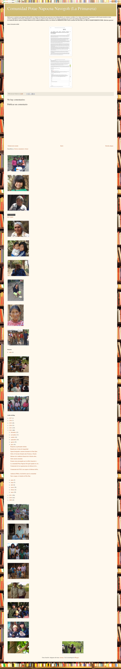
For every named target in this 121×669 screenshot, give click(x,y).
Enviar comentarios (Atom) (21, 149)
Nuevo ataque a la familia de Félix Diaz (20, 476)
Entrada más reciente (13, 146)
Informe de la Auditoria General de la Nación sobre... (23, 456)
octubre (13, 437)
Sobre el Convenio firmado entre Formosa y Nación (23, 454)
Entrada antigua (109, 146)
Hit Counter (10, 217)
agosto (12, 442)
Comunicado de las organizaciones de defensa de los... (24, 466)
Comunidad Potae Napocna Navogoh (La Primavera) (51, 8)
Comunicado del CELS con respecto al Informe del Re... (24, 469)
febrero (13, 490)
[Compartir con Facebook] (32, 94)
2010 (10, 497)
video (10, 352)
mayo (12, 482)
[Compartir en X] (31, 94)
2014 (10, 425)
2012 (10, 430)
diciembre (13, 432)
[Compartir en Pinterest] (34, 94)
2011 (10, 495)
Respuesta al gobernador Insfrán (18, 446)
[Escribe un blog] (29, 94)
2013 (10, 428)
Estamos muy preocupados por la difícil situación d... (23, 461)
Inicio (61, 146)
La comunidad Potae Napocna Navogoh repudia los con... (24, 463)
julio (12, 444)
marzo (12, 487)
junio (12, 480)
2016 (10, 420)
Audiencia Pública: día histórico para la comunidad (23, 473)
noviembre (13, 435)
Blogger (77, 657)
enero (12, 492)
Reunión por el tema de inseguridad (19, 449)
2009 (10, 500)
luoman (62, 657)
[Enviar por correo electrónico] (27, 94)
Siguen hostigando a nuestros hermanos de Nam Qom (23, 451)
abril (12, 485)
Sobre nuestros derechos (16, 459)
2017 (10, 418)
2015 (10, 423)
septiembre (14, 439)
